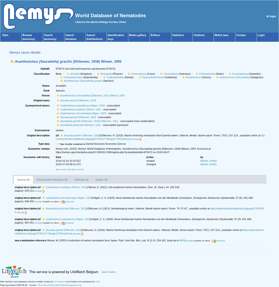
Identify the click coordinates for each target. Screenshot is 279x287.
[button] (12, 61)
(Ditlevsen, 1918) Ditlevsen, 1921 (89, 121)
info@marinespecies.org (70, 285)
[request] (69, 201)
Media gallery (137, 35)
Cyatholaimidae (115, 77)
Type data (44, 143)
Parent (46, 95)
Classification (42, 73)
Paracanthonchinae (153, 77)
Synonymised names (37, 105)
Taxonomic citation (39, 148)
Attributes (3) (82, 179)
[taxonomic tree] (63, 169)
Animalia (75, 73)
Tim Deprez (59, 281)
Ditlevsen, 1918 (78, 100)
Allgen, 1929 (82, 105)
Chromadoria (170, 73)
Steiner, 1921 (80, 109)
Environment (42, 130)
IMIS (181, 240)
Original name (41, 100)
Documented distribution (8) (52, 179)
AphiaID (45, 68)
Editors (155, 35)
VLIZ (98, 281)
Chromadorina (240, 73)
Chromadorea (138, 73)
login (272, 16)
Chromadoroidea (73, 77)
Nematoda (106, 73)
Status (46, 85)
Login (261, 35)
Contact (241, 35)
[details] (135, 139)
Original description (38, 135)
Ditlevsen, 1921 (80, 125)
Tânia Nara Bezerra (46, 285)
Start (5, 35)
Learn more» (108, 272)
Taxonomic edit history (36, 157)
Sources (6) (23, 179)
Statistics (178, 35)
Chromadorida (207, 73)
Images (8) (101, 179)
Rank (47, 90)
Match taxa (221, 35)
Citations (199, 35)
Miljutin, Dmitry (208, 160)
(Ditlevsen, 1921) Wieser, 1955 (92, 95)
